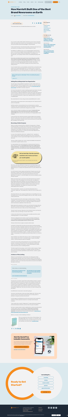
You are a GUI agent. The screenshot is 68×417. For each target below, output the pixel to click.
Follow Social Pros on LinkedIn (22, 346)
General (45, 31)
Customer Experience (47, 28)
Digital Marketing (46, 29)
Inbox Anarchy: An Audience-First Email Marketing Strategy (48, 39)
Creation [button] (28, 2)
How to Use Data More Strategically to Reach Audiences (49, 52)
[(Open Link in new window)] (56, 408)
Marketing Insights (14, 6)
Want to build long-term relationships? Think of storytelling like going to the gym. (25, 75)
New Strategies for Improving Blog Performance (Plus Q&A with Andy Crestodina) (33, 272)
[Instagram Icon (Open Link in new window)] (51, 408)
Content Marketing (31, 15)
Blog (18, 6)
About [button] (36, 2)
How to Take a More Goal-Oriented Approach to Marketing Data (50, 46)
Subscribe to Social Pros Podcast (19, 349)
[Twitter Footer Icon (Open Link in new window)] (54, 408)
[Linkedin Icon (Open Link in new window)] (49, 408)
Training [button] (24, 2)
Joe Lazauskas (18, 15)
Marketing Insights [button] (40, 2)
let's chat (45, 392)
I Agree (58, 415)
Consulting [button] (20, 2)
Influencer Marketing (47, 30)
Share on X (14, 78)
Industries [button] (32, 2)
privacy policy (21, 415)
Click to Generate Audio (17, 23)
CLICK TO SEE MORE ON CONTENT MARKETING (19, 275)
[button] (59, 2)
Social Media (46, 26)
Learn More (54, 415)
